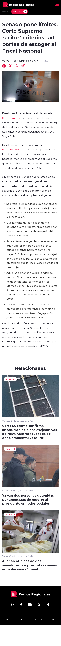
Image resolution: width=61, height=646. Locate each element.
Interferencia (10, 149)
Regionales (10, 379)
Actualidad (10, 449)
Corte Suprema (11, 117)
